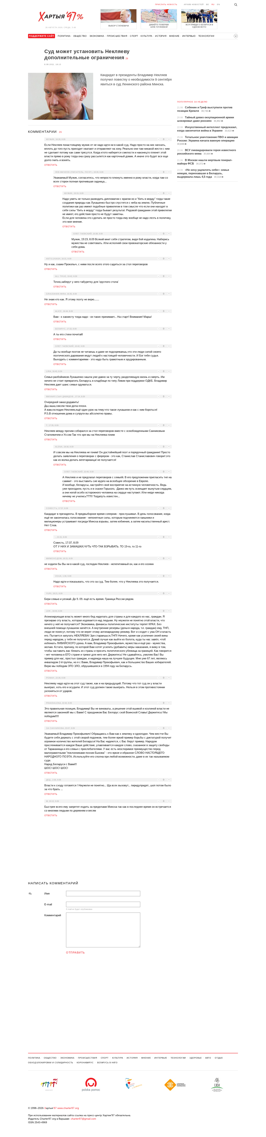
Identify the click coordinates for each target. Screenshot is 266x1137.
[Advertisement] (100, 850)
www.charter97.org (68, 1108)
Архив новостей (194, 4)
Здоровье (195, 1058)
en (218, 4)
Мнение (174, 36)
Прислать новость (166, 4)
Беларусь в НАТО (107, 1062)
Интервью (189, 36)
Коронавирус (85, 1062)
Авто (208, 1058)
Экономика (96, 36)
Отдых (219, 1058)
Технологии (206, 36)
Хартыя (60, 16)
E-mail (48, 904)
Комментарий (52, 915)
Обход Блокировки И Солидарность (50, 1062)
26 (127, 58)
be (207, 4)
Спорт (134, 36)
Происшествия (117, 36)
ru (213, 4)
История (160, 36)
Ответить (51, 165)
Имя (47, 893)
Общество (80, 36)
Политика (64, 36)
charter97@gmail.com (83, 1118)
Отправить (75, 952)
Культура (146, 36)
